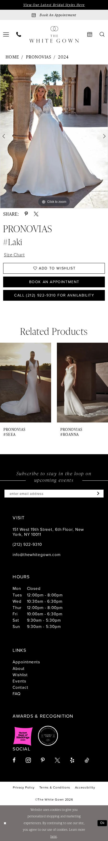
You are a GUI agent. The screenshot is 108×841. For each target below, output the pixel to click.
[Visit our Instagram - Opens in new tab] (28, 760)
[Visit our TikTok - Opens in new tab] (87, 760)
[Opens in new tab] (23, 735)
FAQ (17, 693)
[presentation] (25, 383)
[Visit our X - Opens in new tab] (57, 760)
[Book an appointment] (90, 34)
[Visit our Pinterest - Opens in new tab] (43, 760)
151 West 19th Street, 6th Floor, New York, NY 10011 (48, 531)
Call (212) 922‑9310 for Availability (54, 295)
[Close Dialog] (5, 823)
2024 (63, 57)
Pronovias (38, 57)
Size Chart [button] (14, 255)
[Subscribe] (97, 493)
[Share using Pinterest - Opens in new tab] (26, 214)
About (18, 668)
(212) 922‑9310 (27, 544)
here (53, 836)
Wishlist (20, 675)
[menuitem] (19, 34)
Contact (20, 687)
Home (12, 57)
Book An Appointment (54, 281)
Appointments (26, 662)
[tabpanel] (54, 136)
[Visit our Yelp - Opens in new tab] (72, 760)
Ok (102, 823)
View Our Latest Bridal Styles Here (54, 5)
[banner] (54, 34)
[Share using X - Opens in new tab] (36, 214)
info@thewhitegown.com (37, 554)
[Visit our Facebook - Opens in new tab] (14, 760)
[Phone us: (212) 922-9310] (19, 34)
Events (19, 681)
